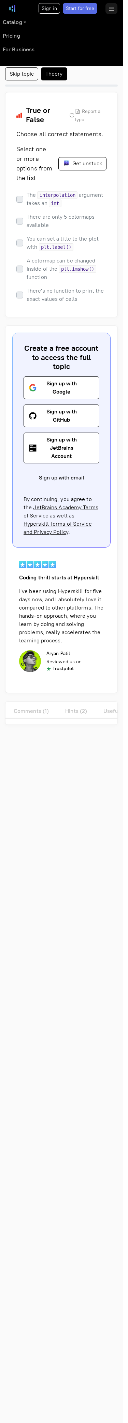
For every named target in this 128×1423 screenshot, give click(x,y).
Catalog (12, 22)
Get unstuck (86, 163)
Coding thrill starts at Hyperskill (59, 577)
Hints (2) (76, 711)
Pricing (11, 36)
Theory (54, 73)
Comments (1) (31, 711)
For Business (18, 49)
